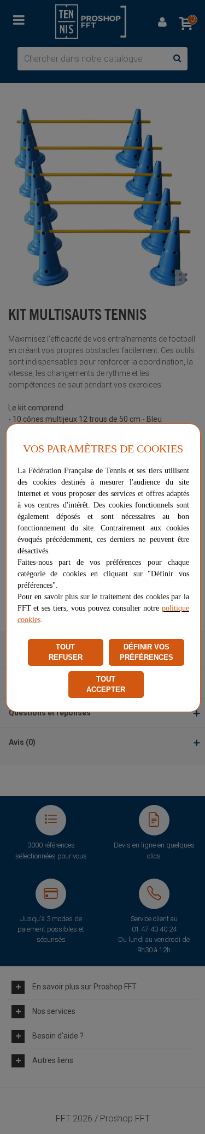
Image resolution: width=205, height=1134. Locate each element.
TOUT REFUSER (66, 652)
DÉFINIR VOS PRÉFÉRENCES (146, 652)
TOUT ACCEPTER (105, 684)
